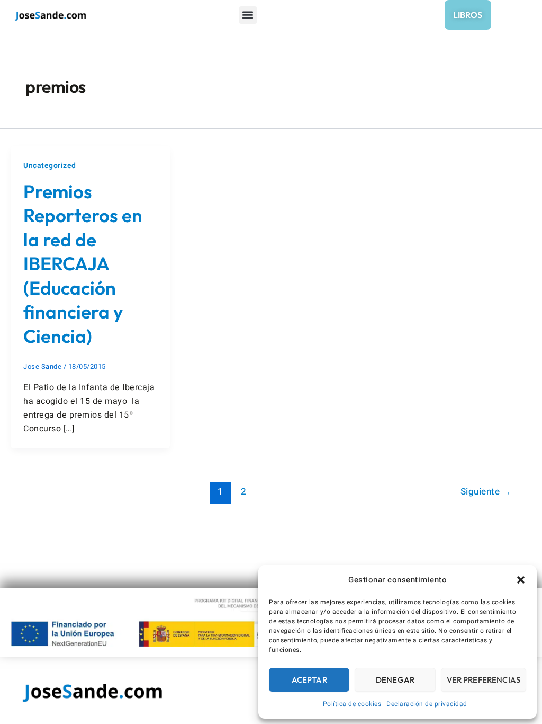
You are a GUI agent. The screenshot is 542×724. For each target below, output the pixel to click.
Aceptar (309, 680)
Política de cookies (352, 704)
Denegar (395, 680)
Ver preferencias (483, 680)
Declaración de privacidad (426, 704)
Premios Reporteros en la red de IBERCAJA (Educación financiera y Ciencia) (82, 264)
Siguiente (486, 491)
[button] (521, 580)
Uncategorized (49, 165)
